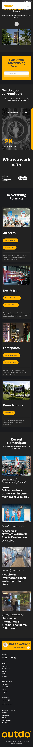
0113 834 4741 (27, 1)
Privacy (4, 674)
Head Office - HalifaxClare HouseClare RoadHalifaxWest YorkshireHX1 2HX (8, 716)
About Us (5, 666)
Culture (4, 671)
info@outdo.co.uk (7, 704)
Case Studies (6, 669)
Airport (4, 689)
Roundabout (5, 684)
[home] (8, 5)
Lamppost (5, 692)
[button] (28, 5)
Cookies (4, 676)
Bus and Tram (6, 687)
